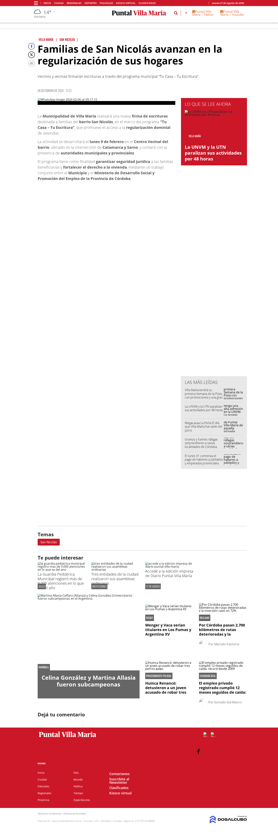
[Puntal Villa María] (68, 737)
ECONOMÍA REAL (208, 676)
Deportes (91, 3)
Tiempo (78, 793)
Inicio (47, 3)
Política (78, 786)
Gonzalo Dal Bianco (228, 702)
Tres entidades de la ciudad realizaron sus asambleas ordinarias (114, 579)
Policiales (106, 3)
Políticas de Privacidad (75, 813)
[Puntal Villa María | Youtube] (232, 14)
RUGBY (149, 617)
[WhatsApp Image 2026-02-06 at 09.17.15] (106, 101)
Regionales (74, 3)
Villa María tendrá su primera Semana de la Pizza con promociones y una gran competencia (204, 395)
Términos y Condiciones (49, 813)
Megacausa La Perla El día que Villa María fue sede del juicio (203, 426)
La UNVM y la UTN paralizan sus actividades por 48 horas (213, 153)
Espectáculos (82, 800)
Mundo (78, 779)
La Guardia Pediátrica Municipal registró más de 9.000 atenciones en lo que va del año (61, 581)
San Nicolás (48, 542)
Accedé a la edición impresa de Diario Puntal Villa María (169, 573)
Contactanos (119, 773)
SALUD (42, 586)
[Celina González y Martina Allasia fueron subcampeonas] (89, 632)
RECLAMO (204, 617)
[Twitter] (31, 54)
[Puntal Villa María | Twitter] (203, 14)
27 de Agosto (153, 586)
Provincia (43, 800)
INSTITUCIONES (99, 586)
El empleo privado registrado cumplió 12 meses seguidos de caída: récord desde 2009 (222, 690)
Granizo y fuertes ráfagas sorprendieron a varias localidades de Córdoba (201, 443)
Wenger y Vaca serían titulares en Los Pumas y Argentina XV (168, 630)
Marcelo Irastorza (226, 644)
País (76, 772)
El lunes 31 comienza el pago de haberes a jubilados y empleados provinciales (204, 459)
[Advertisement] (214, 297)
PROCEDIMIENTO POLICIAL (159, 676)
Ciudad (59, 3)
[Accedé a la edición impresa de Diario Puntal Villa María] (169, 566)
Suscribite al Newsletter (119, 781)
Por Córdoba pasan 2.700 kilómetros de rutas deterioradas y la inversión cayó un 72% (222, 632)
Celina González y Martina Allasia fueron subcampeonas (89, 681)
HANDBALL (44, 667)
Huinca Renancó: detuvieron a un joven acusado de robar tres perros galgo (165, 690)
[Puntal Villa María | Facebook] (186, 14)
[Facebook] (31, 46)
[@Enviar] (31, 63)
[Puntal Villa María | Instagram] (213, 734)
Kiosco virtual (126, 3)
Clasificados (147, 3)
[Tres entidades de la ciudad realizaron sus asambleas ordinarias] (115, 569)
